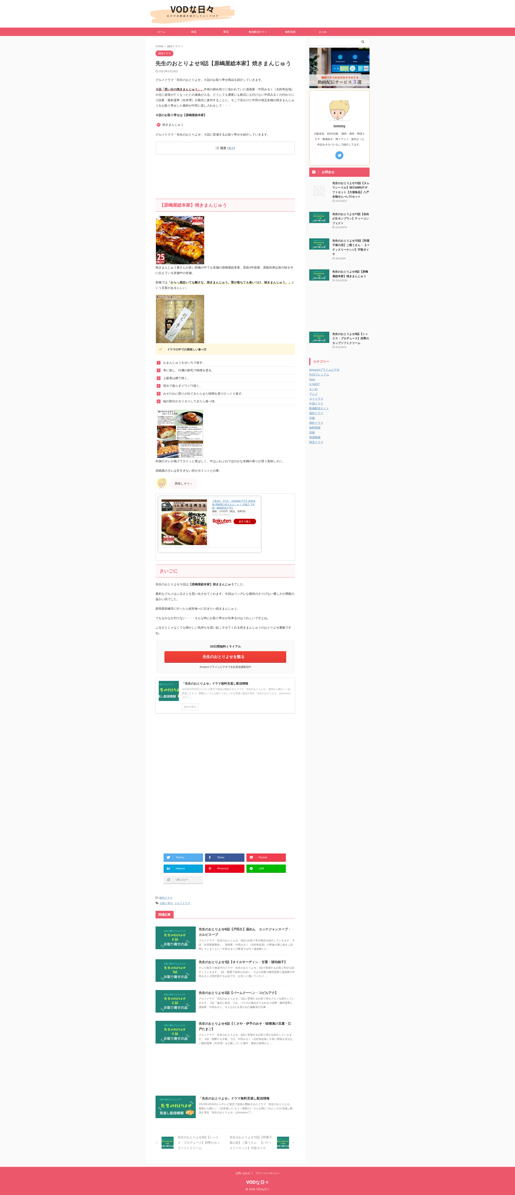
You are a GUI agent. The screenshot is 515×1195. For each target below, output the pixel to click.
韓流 (193, 31)
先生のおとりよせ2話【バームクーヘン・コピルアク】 (238, 993)
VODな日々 (257, 1182)
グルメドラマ (182, 903)
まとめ (323, 31)
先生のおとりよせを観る (224, 656)
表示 (231, 148)
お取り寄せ (166, 903)
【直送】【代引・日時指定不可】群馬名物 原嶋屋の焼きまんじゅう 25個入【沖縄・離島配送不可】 (233, 504)
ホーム (161, 31)
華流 (226, 31)
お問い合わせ (243, 1173)
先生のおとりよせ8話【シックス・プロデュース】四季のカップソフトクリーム (350, 338)
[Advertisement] (225, 177)
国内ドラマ (165, 897)
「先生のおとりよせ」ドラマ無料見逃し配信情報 (234, 1098)
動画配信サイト (258, 31)
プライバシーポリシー (267, 1173)
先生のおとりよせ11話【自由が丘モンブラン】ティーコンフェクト (350, 218)
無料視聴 (290, 31)
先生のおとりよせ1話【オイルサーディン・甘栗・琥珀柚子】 (243, 962)
